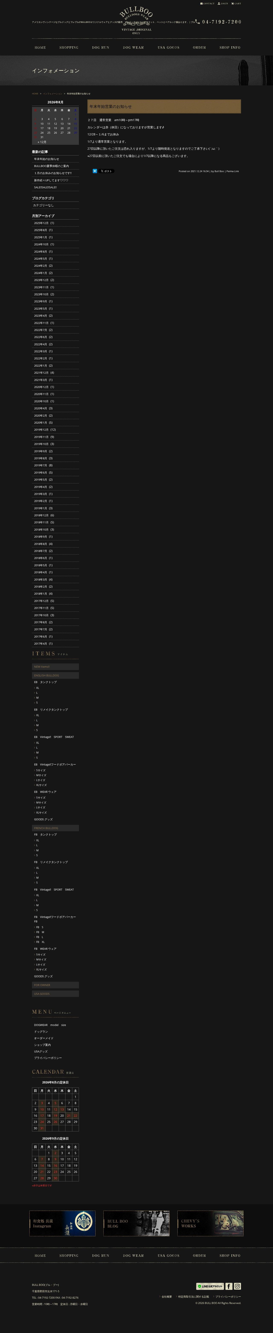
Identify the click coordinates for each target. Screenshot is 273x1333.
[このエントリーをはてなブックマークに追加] (95, 171)
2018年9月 (40, 536)
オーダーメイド (44, 1038)
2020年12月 (41, 387)
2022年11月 (41, 323)
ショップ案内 (42, 1045)
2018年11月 (41, 522)
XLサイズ (41, 785)
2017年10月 (41, 615)
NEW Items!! (41, 667)
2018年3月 (40, 579)
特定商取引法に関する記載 (193, 1296)
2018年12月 (41, 515)
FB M (40, 932)
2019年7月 (40, 465)
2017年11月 (41, 608)
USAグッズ (41, 1051)
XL (37, 688)
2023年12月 (41, 280)
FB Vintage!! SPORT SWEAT (54, 889)
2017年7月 (40, 629)
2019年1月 (40, 508)
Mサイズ (41, 775)
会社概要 (167, 1296)
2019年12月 (41, 430)
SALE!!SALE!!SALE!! (45, 187)
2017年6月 (40, 636)
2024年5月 (40, 258)
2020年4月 (40, 408)
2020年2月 (40, 415)
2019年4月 (40, 487)
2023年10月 (41, 294)
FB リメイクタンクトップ (51, 862)
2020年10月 (41, 401)
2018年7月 (40, 551)
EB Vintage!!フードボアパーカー (55, 764)
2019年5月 (40, 479)
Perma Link (233, 171)
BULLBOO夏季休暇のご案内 (51, 166)
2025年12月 (41, 223)
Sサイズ (40, 770)
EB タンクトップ (45, 682)
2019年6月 (40, 472)
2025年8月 (40, 230)
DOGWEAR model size (50, 1025)
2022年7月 (40, 330)
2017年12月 (41, 601)
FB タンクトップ (45, 834)
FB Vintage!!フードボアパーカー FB (56, 919)
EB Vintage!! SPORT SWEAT (54, 737)
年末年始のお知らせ (46, 159)
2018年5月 (40, 565)
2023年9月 (40, 301)
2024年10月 (41, 244)
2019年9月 (40, 451)
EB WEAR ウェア (45, 792)
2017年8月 (40, 622)
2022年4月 (40, 344)
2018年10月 (41, 529)
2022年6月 (40, 337)
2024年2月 (40, 266)
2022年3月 (40, 351)
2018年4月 (40, 572)
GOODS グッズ (43, 819)
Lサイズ (40, 780)
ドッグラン (41, 1031)
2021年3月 (40, 380)
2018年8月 (40, 544)
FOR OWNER (42, 985)
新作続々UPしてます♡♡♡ (51, 180)
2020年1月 (40, 422)
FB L (39, 937)
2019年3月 (40, 494)
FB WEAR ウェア (45, 949)
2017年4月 (40, 643)
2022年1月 (40, 365)
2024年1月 (40, 273)
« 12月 (42, 142)
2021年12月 (41, 373)
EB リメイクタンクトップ (51, 709)
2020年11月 (41, 394)
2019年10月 (41, 444)
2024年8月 (40, 251)
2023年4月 (40, 316)
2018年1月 (40, 594)
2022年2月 (40, 358)
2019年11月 (41, 437)
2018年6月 (40, 558)
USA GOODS (41, 994)
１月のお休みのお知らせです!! (52, 173)
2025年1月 (40, 237)
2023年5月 (40, 308)
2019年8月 (40, 458)
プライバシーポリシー (48, 1058)
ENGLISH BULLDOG (46, 675)
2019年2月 (40, 501)
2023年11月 (41, 287)
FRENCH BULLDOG (46, 828)
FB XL (40, 942)
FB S (39, 927)
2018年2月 (40, 586)
